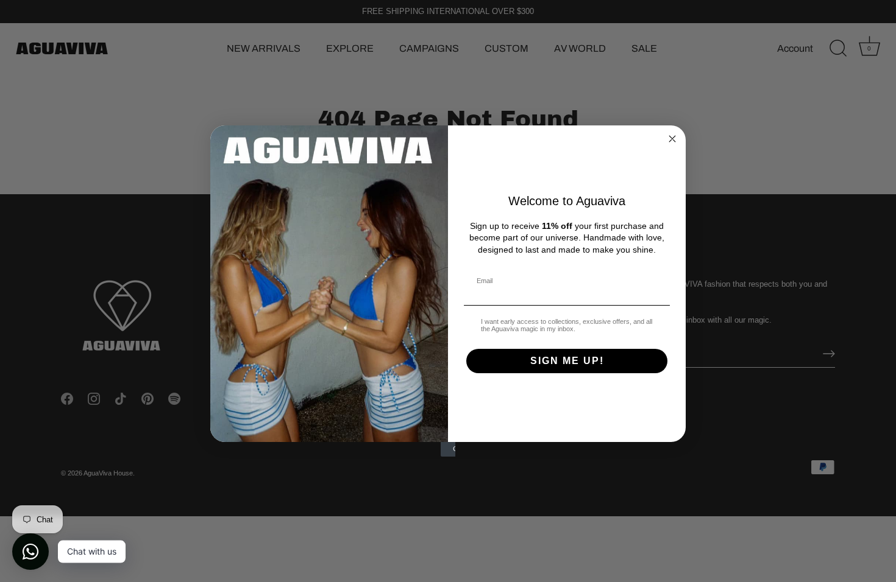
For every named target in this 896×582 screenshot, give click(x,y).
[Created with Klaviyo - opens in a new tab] (448, 449)
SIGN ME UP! (567, 361)
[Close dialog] (672, 138)
